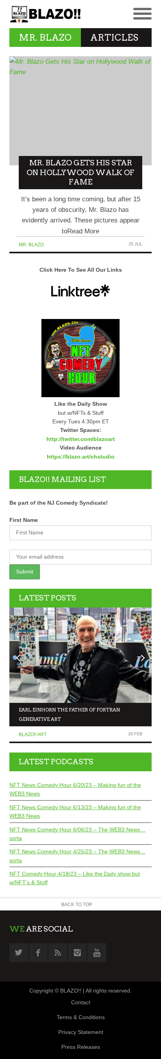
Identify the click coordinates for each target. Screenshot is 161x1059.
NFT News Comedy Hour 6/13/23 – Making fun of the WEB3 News (75, 811)
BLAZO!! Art (33, 734)
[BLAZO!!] (44, 14)
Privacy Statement (80, 1032)
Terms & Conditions (81, 1017)
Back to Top (76, 904)
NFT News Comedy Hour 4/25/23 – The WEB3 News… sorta (77, 855)
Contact (80, 1002)
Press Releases (80, 1047)
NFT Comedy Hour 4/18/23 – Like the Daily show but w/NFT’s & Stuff (74, 878)
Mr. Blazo (31, 244)
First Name (23, 520)
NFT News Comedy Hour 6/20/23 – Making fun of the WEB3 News (75, 789)
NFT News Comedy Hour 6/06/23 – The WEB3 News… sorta (77, 833)
